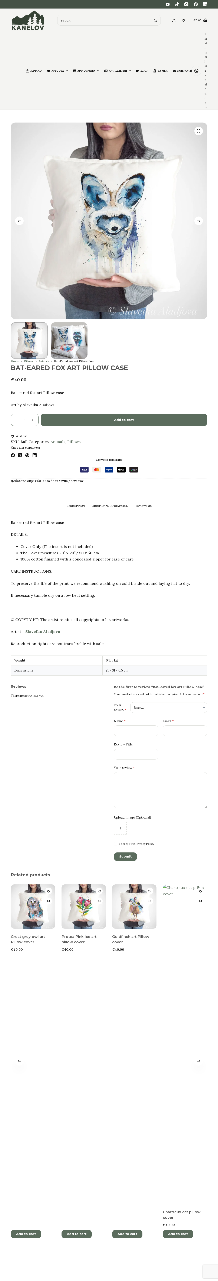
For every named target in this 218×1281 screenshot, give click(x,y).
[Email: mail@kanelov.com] (196, 71)
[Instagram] (186, 4)
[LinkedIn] (205, 4)
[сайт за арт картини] (28, 20)
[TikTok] (177, 4)
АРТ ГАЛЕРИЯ (118, 70)
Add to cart (124, 420)
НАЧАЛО (36, 70)
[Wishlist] (183, 20)
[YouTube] (168, 4)
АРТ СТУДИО (86, 70)
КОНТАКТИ (184, 70)
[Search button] (155, 20)
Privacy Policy (144, 844)
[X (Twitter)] (20, 455)
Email (168, 721)
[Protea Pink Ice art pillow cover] (84, 906)
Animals (58, 441)
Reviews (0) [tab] (144, 505)
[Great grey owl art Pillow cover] (33, 906)
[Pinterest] (27, 455)
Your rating (120, 707)
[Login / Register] (173, 20)
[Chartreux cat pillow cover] (185, 1044)
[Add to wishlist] (48, 891)
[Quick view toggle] (48, 901)
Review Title (123, 744)
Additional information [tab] (110, 505)
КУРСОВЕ (58, 70)
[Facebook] (196, 4)
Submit (125, 856)
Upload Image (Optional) (132, 817)
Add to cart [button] (26, 1234)
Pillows (74, 441)
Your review (124, 768)
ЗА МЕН (163, 70)
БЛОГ (144, 70)
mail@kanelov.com (206, 80)
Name (120, 721)
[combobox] (103, 20)
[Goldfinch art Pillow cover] (134, 906)
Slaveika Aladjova (42, 631)
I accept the (136, 844)
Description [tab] (76, 505)
